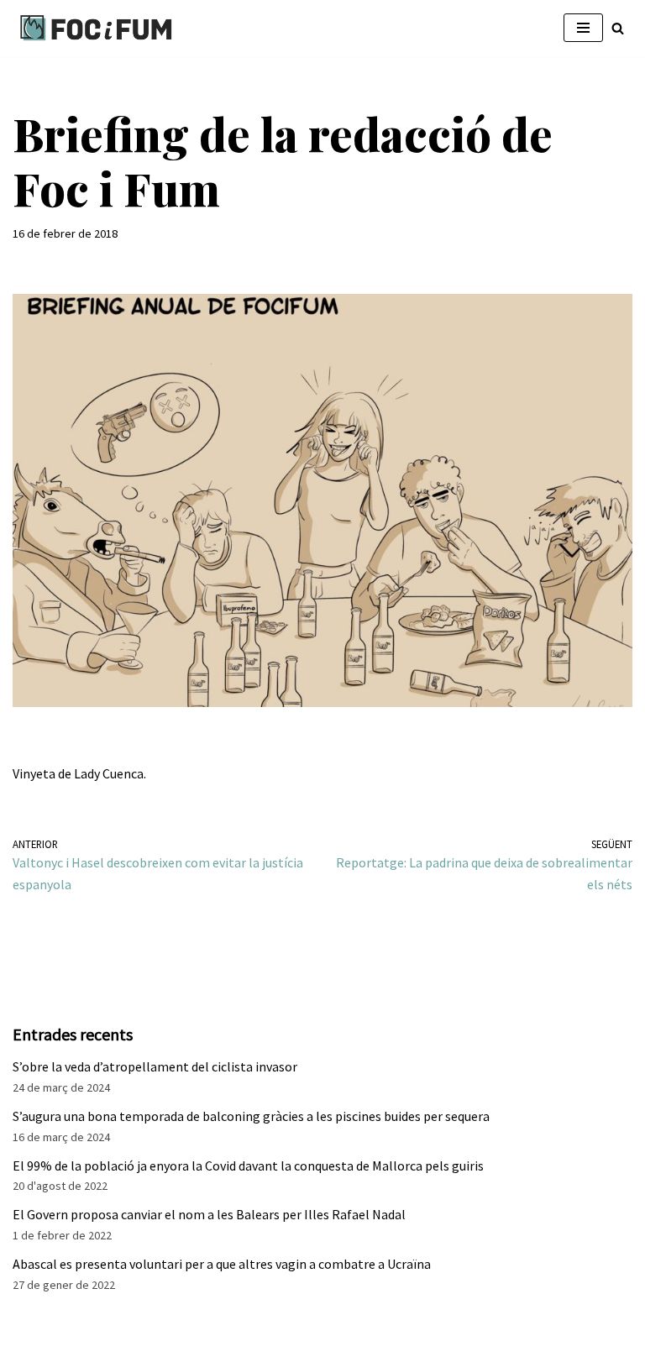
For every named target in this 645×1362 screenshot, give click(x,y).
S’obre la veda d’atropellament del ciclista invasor (155, 1066)
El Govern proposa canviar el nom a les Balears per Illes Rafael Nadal (209, 1214)
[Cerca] (617, 28)
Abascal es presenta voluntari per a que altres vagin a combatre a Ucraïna (222, 1263)
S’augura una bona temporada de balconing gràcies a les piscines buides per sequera (251, 1116)
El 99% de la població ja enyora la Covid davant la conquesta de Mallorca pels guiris (248, 1165)
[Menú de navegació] (583, 27)
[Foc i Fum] (97, 28)
